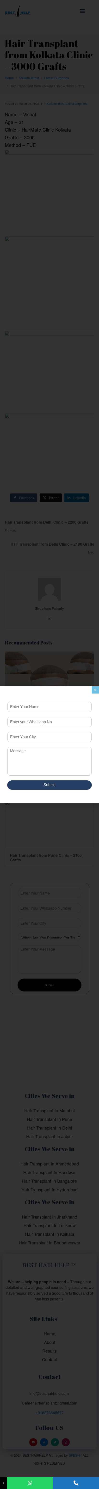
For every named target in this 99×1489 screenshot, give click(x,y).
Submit (49, 785)
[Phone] (76, 1483)
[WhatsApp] (30, 1483)
